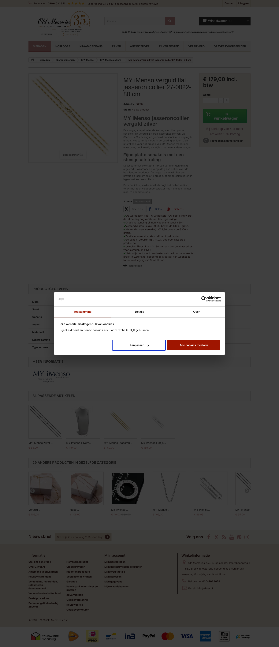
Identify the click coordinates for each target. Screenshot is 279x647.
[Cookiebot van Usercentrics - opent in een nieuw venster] (204, 299)
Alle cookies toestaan (194, 345)
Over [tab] (196, 311)
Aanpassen (136, 345)
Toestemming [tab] (82, 311)
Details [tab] (139, 311)
